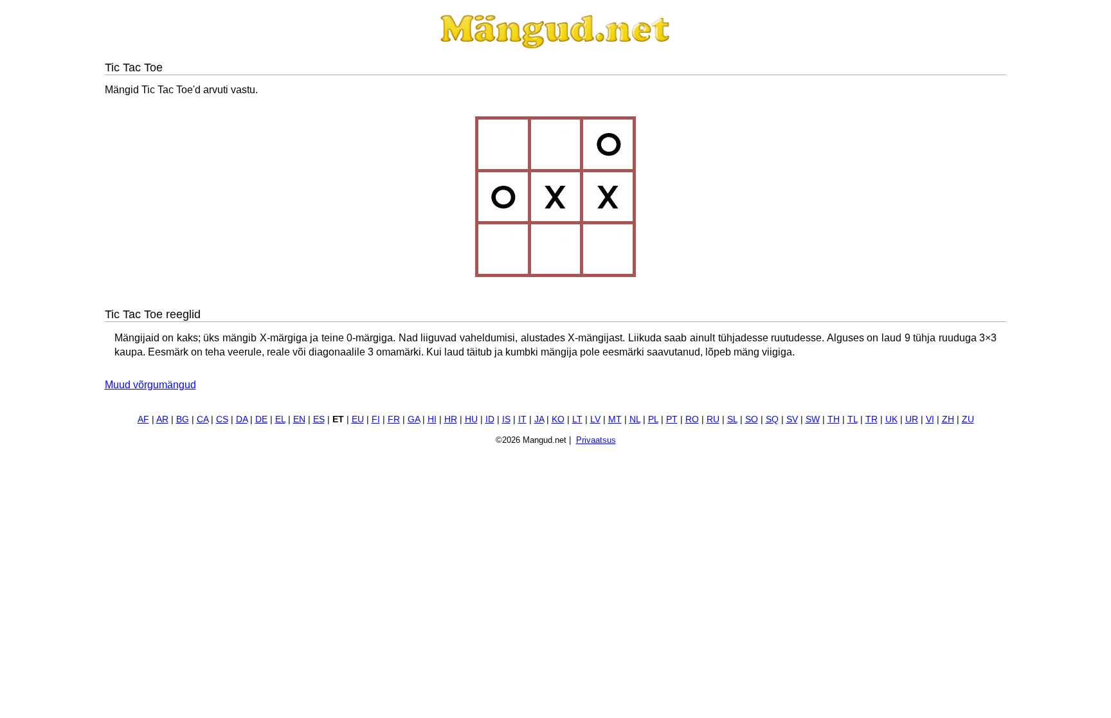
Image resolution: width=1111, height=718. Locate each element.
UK (891, 419)
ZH (948, 419)
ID (489, 419)
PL (653, 419)
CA (202, 419)
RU (713, 419)
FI (376, 419)
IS (506, 419)
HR (450, 419)
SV (792, 419)
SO (751, 419)
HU (471, 419)
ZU (968, 419)
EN (299, 419)
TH (833, 419)
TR (871, 419)
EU (358, 419)
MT (615, 419)
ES (319, 419)
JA (539, 419)
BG (182, 419)
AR (162, 419)
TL (852, 419)
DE (261, 419)
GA (414, 419)
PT (672, 419)
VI (930, 419)
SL (732, 419)
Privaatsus (596, 440)
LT (577, 419)
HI (432, 419)
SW (813, 419)
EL (280, 419)
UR (911, 419)
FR (394, 419)
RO (692, 419)
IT (522, 419)
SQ (772, 419)
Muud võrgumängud (150, 384)
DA (242, 419)
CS (222, 419)
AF (143, 419)
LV (595, 419)
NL (634, 419)
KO (558, 419)
